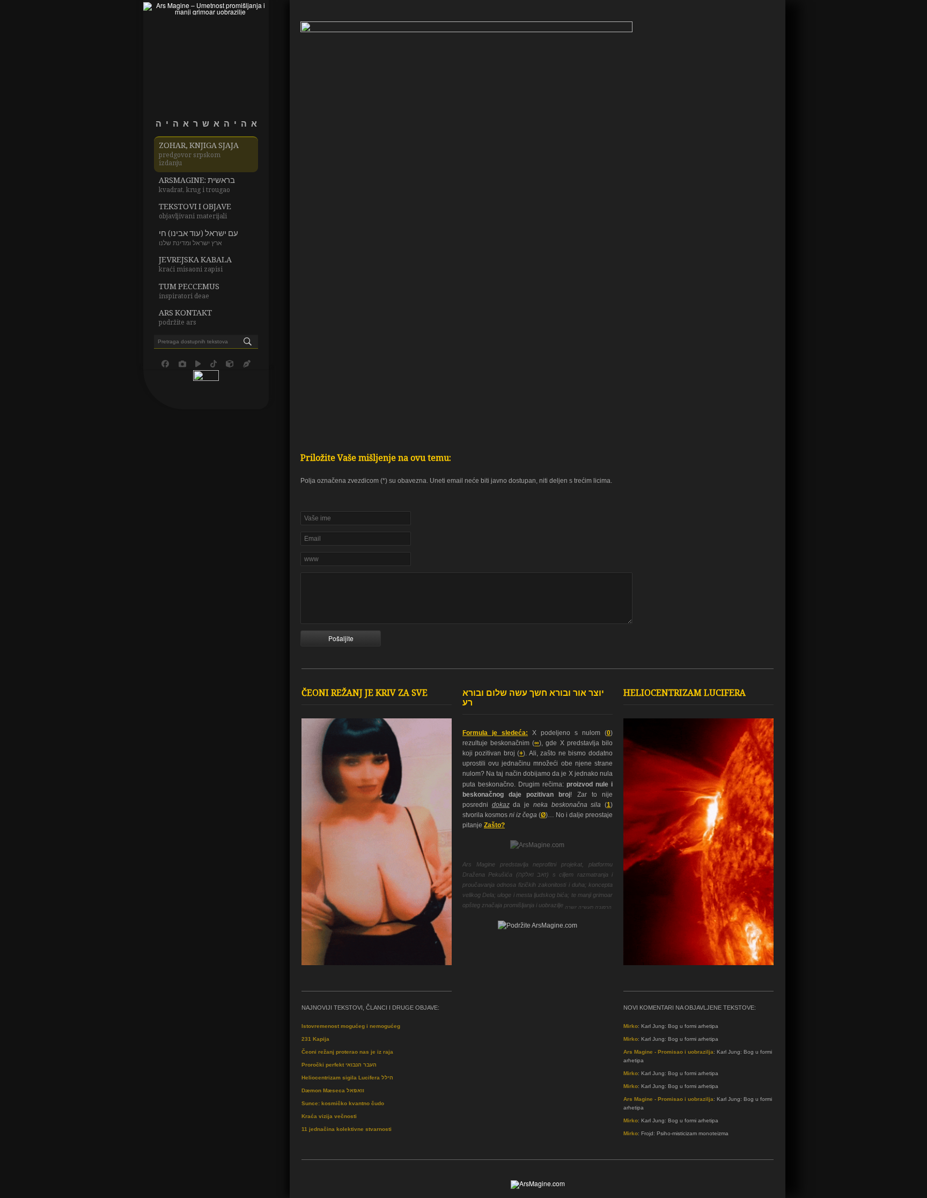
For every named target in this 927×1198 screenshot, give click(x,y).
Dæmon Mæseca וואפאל (332, 1090)
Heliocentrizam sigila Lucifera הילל (347, 1078)
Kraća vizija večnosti (329, 1116)
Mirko (630, 1026)
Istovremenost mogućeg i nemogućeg (350, 1026)
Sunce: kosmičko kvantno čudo (342, 1103)
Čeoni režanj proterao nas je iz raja (347, 1052)
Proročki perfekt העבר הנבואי (339, 1065)
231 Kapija (315, 1039)
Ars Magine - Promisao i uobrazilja (668, 1052)
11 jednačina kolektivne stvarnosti (346, 1129)
